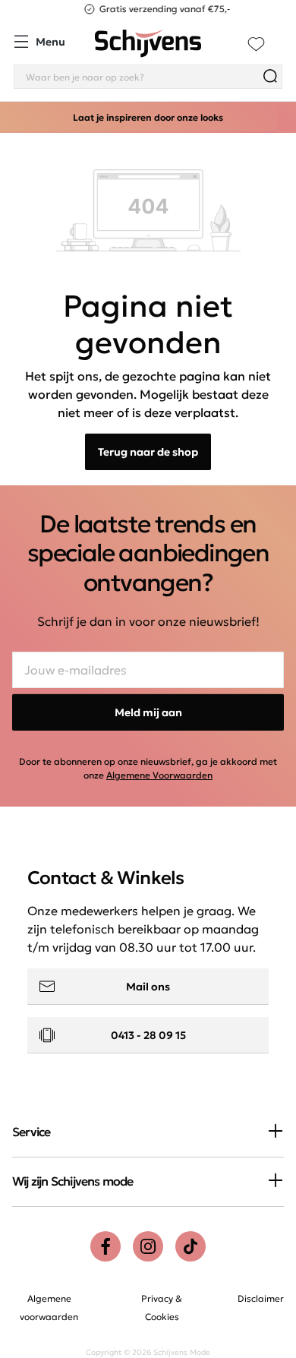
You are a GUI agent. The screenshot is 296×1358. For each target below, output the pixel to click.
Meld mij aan (148, 712)
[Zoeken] (270, 77)
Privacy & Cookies (161, 1307)
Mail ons (148, 986)
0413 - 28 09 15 (148, 1035)
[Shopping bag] (281, 35)
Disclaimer (261, 1298)
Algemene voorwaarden (49, 1307)
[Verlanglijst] (256, 43)
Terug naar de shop (148, 452)
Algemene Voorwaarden (159, 775)
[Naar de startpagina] (148, 44)
